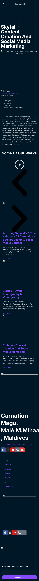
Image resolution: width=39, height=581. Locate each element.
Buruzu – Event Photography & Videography (12, 294)
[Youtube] (12, 449)
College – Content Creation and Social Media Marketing (15, 348)
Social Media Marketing (9, 93)
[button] (19, 19)
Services (8, 469)
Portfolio (8, 473)
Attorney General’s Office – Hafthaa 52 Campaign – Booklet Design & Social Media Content (19, 238)
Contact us (9, 487)
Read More (7, 259)
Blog (6, 482)
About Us (8, 465)
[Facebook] (3, 449)
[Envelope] (22, 449)
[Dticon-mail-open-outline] (24, 532)
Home (7, 460)
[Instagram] (8, 449)
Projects (8, 478)
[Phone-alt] (17, 449)
